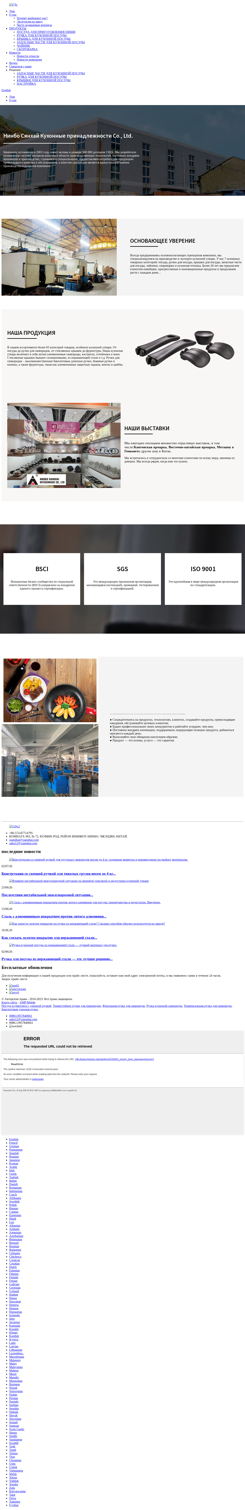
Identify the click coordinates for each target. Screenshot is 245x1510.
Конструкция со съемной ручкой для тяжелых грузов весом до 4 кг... (59, 874)
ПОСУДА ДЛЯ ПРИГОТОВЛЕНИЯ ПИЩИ (46, 32)
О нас (13, 14)
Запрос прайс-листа (14, 979)
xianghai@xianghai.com (24, 839)
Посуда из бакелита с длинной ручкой (26, 1005)
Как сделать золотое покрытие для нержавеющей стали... (49, 938)
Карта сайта (9, 1002)
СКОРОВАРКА (27, 49)
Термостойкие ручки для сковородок (77, 1005)
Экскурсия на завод (29, 21)
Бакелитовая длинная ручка (20, 1009)
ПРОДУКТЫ (17, 28)
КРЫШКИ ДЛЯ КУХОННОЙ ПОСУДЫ (43, 80)
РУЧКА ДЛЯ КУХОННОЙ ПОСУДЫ (42, 35)
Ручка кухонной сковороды (164, 1005)
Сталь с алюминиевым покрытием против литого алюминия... (54, 916)
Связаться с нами (20, 66)
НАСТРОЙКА (26, 83)
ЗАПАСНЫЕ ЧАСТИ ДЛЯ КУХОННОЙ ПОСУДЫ (51, 42)
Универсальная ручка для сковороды (208, 1005)
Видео (13, 63)
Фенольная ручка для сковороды (123, 1005)
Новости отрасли (28, 56)
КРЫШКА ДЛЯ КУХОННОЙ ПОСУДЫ (43, 38)
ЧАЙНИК (23, 45)
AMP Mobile (27, 1002)
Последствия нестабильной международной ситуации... (47, 895)
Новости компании (29, 59)
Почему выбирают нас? (32, 18)
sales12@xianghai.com (23, 843)
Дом (12, 11)
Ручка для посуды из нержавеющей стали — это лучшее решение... (57, 959)
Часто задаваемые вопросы (34, 25)
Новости (14, 52)
